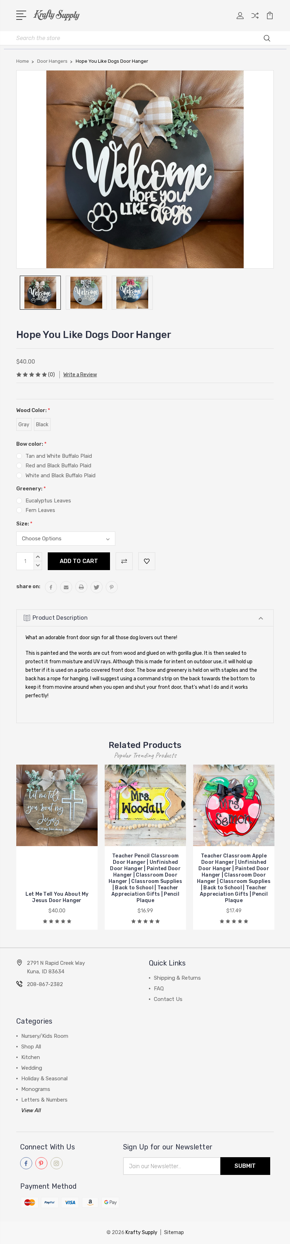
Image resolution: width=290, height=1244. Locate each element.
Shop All (31, 1046)
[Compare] (255, 20)
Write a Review (80, 375)
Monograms (35, 1089)
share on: (28, 586)
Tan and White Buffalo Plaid (58, 456)
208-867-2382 (45, 984)
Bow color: (31, 444)
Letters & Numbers (44, 1100)
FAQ (159, 988)
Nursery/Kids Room (44, 1036)
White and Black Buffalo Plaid (60, 475)
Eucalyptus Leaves (48, 500)
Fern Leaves (40, 510)
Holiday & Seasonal (44, 1078)
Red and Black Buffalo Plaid (58, 465)
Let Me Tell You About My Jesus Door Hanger (57, 897)
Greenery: (31, 488)
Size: (24, 523)
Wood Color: (33, 410)
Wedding (31, 1068)
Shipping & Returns (177, 978)
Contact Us (168, 999)
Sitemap (174, 1232)
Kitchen (30, 1057)
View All (31, 1110)
